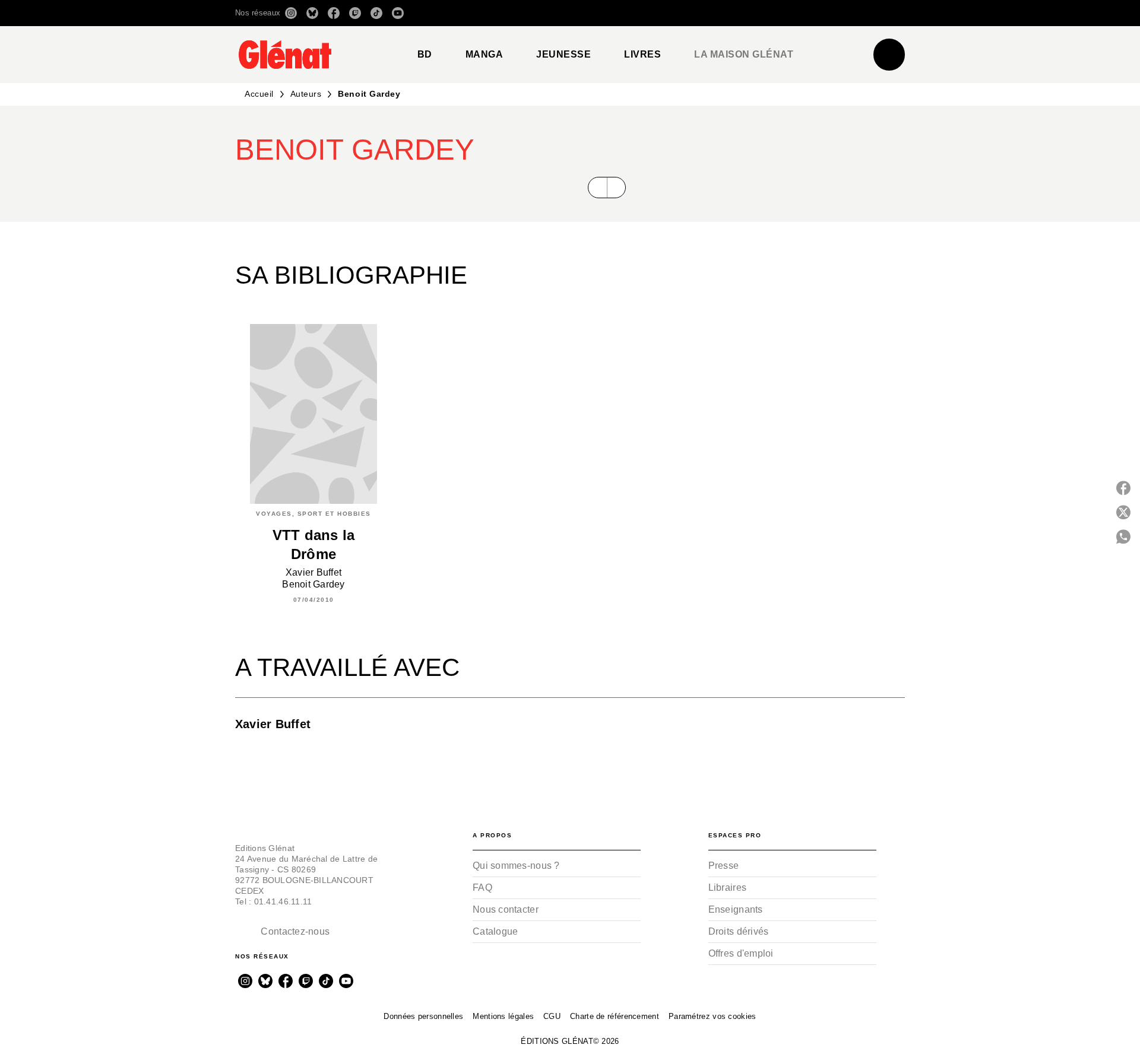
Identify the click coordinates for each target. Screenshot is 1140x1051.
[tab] (424, 54)
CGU (551, 1016)
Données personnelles (423, 1016)
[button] (738, 13)
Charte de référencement (614, 1016)
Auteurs (306, 94)
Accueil (259, 94)
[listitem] (291, 13)
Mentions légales (503, 1016)
